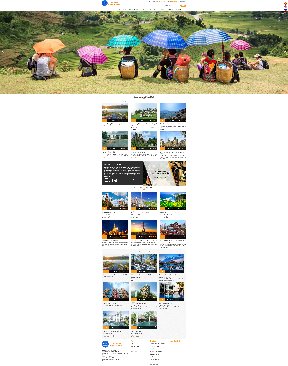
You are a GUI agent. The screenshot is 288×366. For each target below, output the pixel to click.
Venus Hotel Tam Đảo (154, 354)
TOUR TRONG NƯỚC (135, 343)
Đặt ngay (113, 120)
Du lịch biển (153, 9)
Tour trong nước (121, 9)
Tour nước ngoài (133, 9)
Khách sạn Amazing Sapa (155, 356)
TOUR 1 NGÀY (134, 349)
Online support (183, 1)
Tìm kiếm (183, 5)
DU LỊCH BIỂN (134, 351)
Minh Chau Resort (154, 364)
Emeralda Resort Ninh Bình (156, 351)
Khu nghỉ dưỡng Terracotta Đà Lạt (157, 349)
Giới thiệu (170, 9)
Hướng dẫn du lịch (181, 9)
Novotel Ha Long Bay (154, 359)
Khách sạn (162, 9)
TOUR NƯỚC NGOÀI (135, 346)
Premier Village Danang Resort (156, 362)
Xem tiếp (135, 180)
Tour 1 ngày (144, 9)
